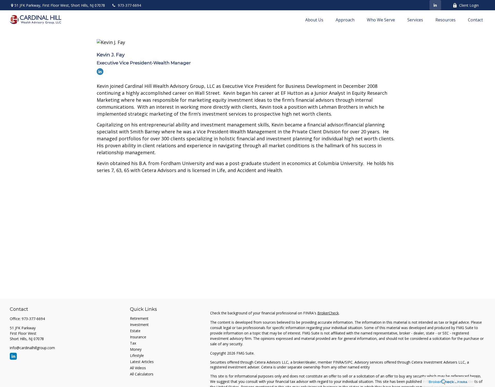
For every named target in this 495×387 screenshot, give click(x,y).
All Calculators (141, 374)
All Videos (138, 367)
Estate (135, 330)
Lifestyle (137, 355)
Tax (133, 343)
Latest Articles (142, 361)
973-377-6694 (129, 5)
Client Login (469, 5)
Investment (139, 324)
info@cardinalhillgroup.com (32, 347)
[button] (314, 19)
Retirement (139, 318)
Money (136, 349)
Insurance (138, 336)
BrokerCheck (328, 313)
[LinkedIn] (435, 5)
